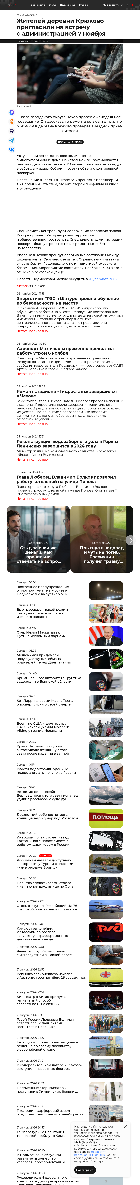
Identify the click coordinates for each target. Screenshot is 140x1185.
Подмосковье (67, 5)
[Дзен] (70, 142)
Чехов (36, 41)
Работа (44, 41)
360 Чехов (36, 286)
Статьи (52, 5)
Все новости (38, 5)
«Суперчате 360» (103, 279)
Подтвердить (85, 1170)
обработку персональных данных (90, 1153)
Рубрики (83, 5)
